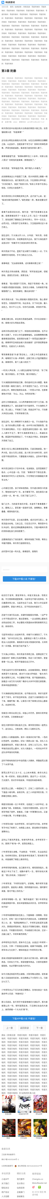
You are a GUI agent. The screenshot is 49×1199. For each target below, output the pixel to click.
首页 (11, 7)
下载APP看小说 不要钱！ (24, 579)
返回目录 (24, 1028)
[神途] (9, 1128)
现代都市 (20, 1179)
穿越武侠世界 (23, 1114)
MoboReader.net (39, 1183)
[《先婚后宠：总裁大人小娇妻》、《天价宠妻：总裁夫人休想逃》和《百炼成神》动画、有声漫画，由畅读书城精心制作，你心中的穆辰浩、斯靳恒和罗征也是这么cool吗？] (39, 1187)
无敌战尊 (8, 1114)
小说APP (5, 1179)
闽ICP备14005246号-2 (10, 1159)
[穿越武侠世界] (24, 1104)
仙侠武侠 (18, 7)
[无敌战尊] (9, 1104)
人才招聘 (5, 1196)
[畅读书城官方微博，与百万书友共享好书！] (33, 1187)
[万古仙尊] (24, 1128)
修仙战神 (39, 1114)
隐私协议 (5, 1188)
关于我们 (5, 1183)
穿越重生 (20, 1196)
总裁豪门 (20, 1192)
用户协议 (5, 1192)
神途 (8, 1138)
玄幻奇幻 (20, 1183)
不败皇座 (39, 1138)
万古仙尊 (23, 1138)
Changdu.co (37, 1179)
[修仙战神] (40, 1104)
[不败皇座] (40, 1128)
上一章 (9, 1028)
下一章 (39, 1028)
